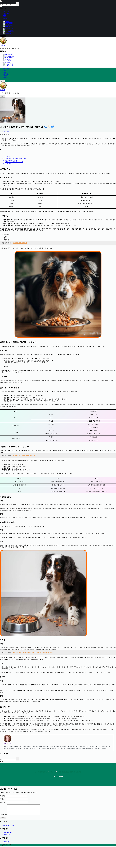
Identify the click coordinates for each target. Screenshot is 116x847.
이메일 (2, 799)
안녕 (4, 72)
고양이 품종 (7, 76)
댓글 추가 (3, 814)
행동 (4, 70)
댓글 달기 (3, 818)
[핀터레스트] (5, 51)
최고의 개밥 (8, 156)
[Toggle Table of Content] (1, 153)
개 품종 (5, 74)
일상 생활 (6, 68)
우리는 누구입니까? (9, 825)
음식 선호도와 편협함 (11, 160)
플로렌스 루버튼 (9, 743)
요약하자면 (8, 163)
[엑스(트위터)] (1, 51)
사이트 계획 (7, 834)
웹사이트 (2, 802)
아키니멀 (2, 45)
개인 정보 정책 (7, 832)
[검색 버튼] (17, 759)
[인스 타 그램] (3, 51)
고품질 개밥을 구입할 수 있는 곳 (14, 162)
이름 (2, 796)
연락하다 (6, 842)
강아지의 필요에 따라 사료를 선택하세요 (16, 158)
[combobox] (8, 760)
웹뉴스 (5, 77)
